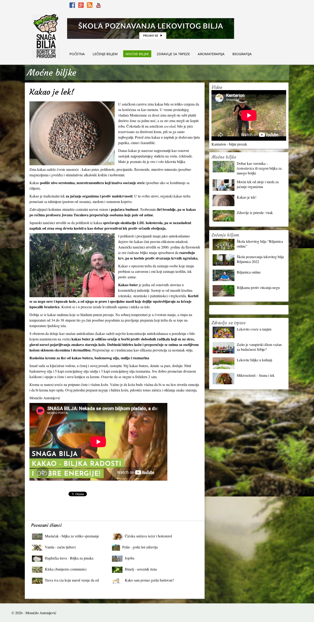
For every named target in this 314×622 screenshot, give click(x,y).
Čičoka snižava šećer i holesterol (148, 536)
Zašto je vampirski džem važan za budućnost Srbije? (259, 347)
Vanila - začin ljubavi (60, 547)
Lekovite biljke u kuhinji (254, 359)
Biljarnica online (249, 272)
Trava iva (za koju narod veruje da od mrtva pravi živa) (72, 581)
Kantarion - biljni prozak (229, 144)
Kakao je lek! (246, 197)
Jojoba (129, 558)
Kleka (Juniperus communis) (65, 569)
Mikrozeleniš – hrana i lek (255, 375)
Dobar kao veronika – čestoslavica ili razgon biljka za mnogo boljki (259, 168)
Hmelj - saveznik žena (141, 569)
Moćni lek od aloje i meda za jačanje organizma (258, 184)
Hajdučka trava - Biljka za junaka (69, 558)
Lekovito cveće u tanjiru (254, 329)
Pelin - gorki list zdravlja (140, 547)
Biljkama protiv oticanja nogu (258, 287)
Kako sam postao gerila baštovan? (149, 580)
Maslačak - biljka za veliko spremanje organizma (72, 537)
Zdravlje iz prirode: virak (255, 212)
